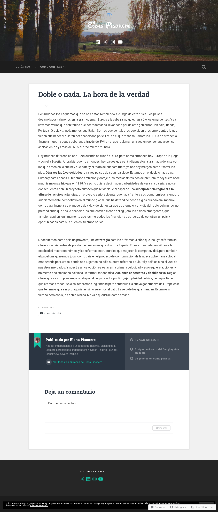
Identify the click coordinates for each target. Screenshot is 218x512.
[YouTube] (100, 479)
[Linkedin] (97, 41)
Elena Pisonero (109, 25)
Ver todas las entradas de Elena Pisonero (77, 362)
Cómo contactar (53, 66)
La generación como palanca (152, 358)
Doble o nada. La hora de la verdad (94, 94)
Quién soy (23, 66)
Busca (203, 67)
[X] (82, 479)
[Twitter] (105, 41)
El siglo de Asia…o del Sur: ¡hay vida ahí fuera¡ (157, 351)
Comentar (161, 427)
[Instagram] (112, 41)
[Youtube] (120, 41)
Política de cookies (39, 505)
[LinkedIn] (88, 479)
